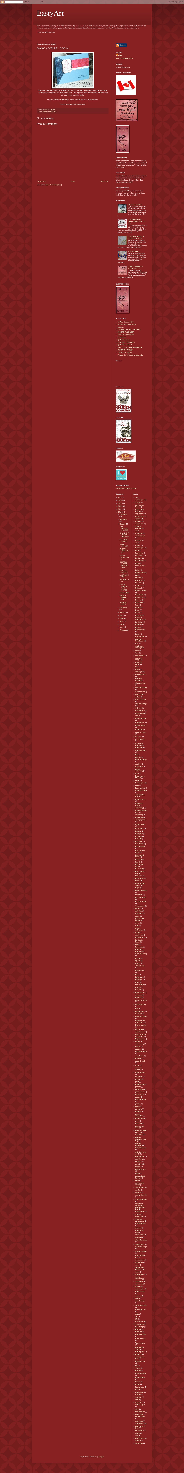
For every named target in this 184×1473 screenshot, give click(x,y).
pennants (138, 1109)
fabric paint (139, 834)
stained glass (139, 1289)
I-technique (139, 947)
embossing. (139, 815)
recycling (138, 1164)
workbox (138, 1441)
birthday (45, 111)
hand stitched (139, 937)
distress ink (139, 748)
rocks (137, 1180)
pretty (137, 1121)
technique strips (140, 1334)
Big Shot (138, 578)
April (121, 624)
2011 (120, 509)
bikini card (138, 580)
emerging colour (140, 820)
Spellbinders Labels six (139, 1268)
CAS (136, 653)
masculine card (140, 1004)
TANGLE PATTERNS (125, 352)
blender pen (139, 597)
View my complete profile (124, 58)
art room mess (140, 536)
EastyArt (50, 13)
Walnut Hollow (140, 1417)
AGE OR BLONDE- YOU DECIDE (124, 587)
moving (137, 1046)
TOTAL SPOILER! (124, 545)
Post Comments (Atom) (54, 185)
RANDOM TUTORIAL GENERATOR (130, 347)
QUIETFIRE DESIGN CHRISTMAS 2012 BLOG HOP (136, 221)
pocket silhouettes (139, 1115)
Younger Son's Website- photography (130, 355)
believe (137, 570)
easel (137, 785)
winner (137, 1433)
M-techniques (140, 992)
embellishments (140, 799)
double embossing (139, 770)
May (121, 621)
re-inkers (138, 1162)
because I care (140, 566)
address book (140, 516)
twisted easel (139, 1387)
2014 (120, 500)
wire (136, 1436)
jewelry (137, 963)
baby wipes (139, 553)
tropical (137, 1382)
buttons (137, 634)
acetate (137, 502)
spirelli (137, 1272)
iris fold (137, 958)
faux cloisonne (140, 846)
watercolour (139, 1424)
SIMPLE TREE (124, 593)
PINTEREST (122, 337)
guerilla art (139, 935)
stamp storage (140, 1291)
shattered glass (140, 1223)
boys (137, 605)
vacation (138, 1395)
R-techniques (139, 1156)
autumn (137, 545)
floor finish (138, 876)
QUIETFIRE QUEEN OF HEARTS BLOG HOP (136, 237)
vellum (137, 1400)
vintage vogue (140, 1405)
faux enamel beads (139, 856)
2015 (120, 497)
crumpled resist (140, 718)
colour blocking (140, 699)
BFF (136, 575)
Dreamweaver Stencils (140, 777)
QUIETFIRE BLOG (124, 340)
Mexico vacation (140, 1025)
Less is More (139, 985)
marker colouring (141, 1000)
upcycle (138, 1389)
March (122, 627)
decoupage (139, 729)
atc (136, 543)
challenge (138, 672)
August (122, 612)
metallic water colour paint (140, 1021)
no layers (138, 1058)
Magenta (138, 997)
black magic (139, 595)
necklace (138, 1049)
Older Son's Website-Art (126, 335)
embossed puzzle (138, 804)
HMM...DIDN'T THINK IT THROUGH (124, 535)
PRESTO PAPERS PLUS (123, 597)
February (123, 630)
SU (136, 1316)
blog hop (138, 600)
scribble (138, 1214)
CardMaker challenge (139, 647)
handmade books (139, 941)
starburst (138, 1296)
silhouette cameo (141, 1240)
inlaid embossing (141, 954)
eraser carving (140, 824)
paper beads (139, 1089)
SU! (136, 1319)
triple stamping (140, 1377)
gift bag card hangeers (139, 919)
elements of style (141, 790)
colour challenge (141, 704)
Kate (136, 974)
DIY (136, 754)
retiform (137, 1167)
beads (137, 563)
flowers (137, 881)
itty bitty (137, 961)
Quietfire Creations (138, 1144)
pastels (137, 1097)
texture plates (139, 1352)
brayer (137, 610)
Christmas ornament (138, 679)
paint (137, 1082)
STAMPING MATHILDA (125, 350)
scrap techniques (141, 1199)
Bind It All (138, 583)
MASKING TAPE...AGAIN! (124, 551)
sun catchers (139, 1322)
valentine (138, 1397)
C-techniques (139, 636)
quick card (138, 1135)
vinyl (136, 1409)
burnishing (139, 622)
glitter (137, 925)
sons (137, 1265)
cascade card (139, 655)
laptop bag (139, 977)
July (121, 615)
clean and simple (141, 687)
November (123, 519)
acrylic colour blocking (139, 510)
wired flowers (139, 1438)
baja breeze (139, 555)
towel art (138, 1371)
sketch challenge (141, 1247)
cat (136, 667)
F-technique (139, 829)
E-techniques (139, 783)
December (123, 514)
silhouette (138, 1237)
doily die (138, 757)
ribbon (137, 1174)
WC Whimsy (139, 1431)
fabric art (138, 831)
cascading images (138, 659)
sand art (138, 1190)
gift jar (137, 923)
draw (137, 773)
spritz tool (138, 1286)
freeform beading (141, 890)
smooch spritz (140, 1260)
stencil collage (140, 1301)
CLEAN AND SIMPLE (124, 540)
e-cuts (137, 780)
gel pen (137, 908)
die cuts (138, 736)
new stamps (139, 1056)
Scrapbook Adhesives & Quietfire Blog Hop (140, 1206)
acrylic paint (139, 514)
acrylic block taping (139, 506)
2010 (120, 512)
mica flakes (139, 1029)
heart (137, 944)
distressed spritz (140, 750)
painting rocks (140, 1084)
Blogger (101, 1457)
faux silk (138, 862)
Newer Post (41, 181)
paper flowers (140, 1092)
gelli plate (138, 911)
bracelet (138, 607)
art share (138, 540)
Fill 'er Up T (139, 869)
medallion (138, 1014)
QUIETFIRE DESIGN (125, 345)
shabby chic (139, 1217)
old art (137, 1065)
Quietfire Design (140, 1148)
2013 (120, 503)
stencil (137, 1298)
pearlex (137, 1104)
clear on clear (140, 692)
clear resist (139, 694)
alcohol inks (139, 524)
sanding (138, 1192)
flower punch (139, 878)
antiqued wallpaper (138, 527)
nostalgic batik (140, 1061)
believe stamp (140, 573)
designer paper (140, 732)
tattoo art (138, 1329)
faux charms (139, 844)
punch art (138, 1123)
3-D (136, 497)
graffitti (137, 932)
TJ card (137, 1368)
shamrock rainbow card (139, 1220)
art (136, 531)
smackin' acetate (141, 1251)
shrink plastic (139, 1235)
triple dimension (140, 1373)
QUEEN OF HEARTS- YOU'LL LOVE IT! (135, 267)
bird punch (139, 585)
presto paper (139, 1118)
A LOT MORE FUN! (124, 576)
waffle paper (139, 1414)
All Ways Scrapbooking (125, 322)
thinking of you (140, 1361)
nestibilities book (141, 1052)
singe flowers (139, 1244)
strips (137, 1314)
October (123, 524)
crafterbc (121, 327)
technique (138, 1332)
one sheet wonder (138, 1069)
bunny (137, 612)
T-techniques (139, 1324)
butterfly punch (140, 630)
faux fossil (138, 859)
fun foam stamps (140, 901)
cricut (137, 716)
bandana (138, 558)
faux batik (138, 839)
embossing (139, 808)
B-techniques (139, 548)
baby (137, 550)
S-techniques (139, 1187)
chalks (137, 669)
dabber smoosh (140, 725)
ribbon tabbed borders (140, 1177)
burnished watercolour (139, 618)
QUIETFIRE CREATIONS (126, 342)
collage (137, 697)
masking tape (52, 111)
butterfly (138, 627)
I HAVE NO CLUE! (123, 603)
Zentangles (139, 1443)
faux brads (138, 841)
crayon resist (139, 713)
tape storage (139, 1327)
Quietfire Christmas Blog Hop (140, 1139)
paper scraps (139, 1094)
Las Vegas (138, 980)
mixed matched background (140, 1035)
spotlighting (139, 1281)
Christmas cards (140, 674)
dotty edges (139, 766)
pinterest (138, 1111)
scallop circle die (141, 1195)
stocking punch (140, 1310)
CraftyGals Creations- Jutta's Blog (129, 329)
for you (137, 888)
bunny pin (138, 615)
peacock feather (140, 1099)
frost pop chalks (140, 897)
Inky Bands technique (139, 950)
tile (136, 1365)
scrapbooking (140, 1211)
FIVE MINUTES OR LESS (124, 528)
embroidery (139, 817)
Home (73, 181)
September (123, 608)
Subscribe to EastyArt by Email (126, 488)
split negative (139, 1274)
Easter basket (140, 788)
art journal (138, 533)
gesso (137, 916)
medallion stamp (141, 1016)
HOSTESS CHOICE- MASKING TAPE (124, 564)
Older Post (104, 181)
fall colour (138, 836)
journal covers (140, 970)
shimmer (138, 1228)
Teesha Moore (140, 1343)
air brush (138, 521)
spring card (139, 1284)
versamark (138, 1402)
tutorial (137, 1384)
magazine (138, 995)
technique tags (140, 1339)
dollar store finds (141, 760)
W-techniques (140, 1412)
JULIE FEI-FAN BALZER (126, 332)
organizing (139, 1077)
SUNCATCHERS (133, 251)
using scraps (139, 1392)
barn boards (139, 561)
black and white (140, 590)
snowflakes (139, 1262)
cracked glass (140, 711)
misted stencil (140, 1032)
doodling (138, 764)
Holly (120, 55)
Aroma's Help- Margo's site (127, 324)
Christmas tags (140, 683)
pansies (138, 1087)
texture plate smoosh (139, 1348)
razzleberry (139, 1159)
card (136, 643)
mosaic (137, 1041)
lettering (138, 987)
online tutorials (140, 1072)
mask (137, 1009)
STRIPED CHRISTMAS (124, 557)
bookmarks (139, 602)
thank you (138, 1354)
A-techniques (139, 500)
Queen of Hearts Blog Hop (140, 1131)
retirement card (140, 1169)
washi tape (139, 1421)
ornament (138, 1079)
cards (137, 650)
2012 (120, 506)
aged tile (138, 519)
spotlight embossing (139, 1278)
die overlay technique (139, 744)
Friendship (139, 895)
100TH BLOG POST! (135, 205)
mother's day (139, 1044)
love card (138, 990)
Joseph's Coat (140, 966)
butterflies (138, 624)
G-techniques (139, 906)
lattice (137, 982)
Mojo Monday (140, 1039)
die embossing (140, 739)
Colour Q (138, 708)
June (122, 618)
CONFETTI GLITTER (124, 571)
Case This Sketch (138, 663)
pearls (137, 1106)
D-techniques (139, 723)
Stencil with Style (141, 1305)
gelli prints (138, 913)
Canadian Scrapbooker (139, 640)
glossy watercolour (139, 929)
